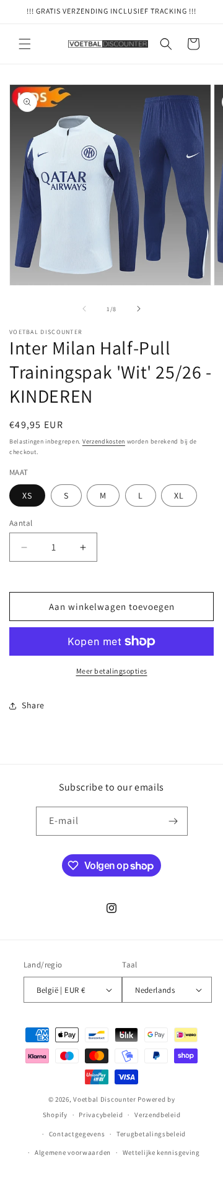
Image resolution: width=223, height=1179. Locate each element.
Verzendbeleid (157, 1114)
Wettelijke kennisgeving (161, 1152)
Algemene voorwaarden (73, 1152)
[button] (24, 44)
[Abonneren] (173, 821)
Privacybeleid (101, 1114)
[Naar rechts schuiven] (138, 308)
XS (27, 495)
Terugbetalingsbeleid (151, 1134)
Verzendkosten (103, 441)
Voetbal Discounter (104, 1099)
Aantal (20, 523)
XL (179, 495)
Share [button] (33, 705)
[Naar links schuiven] (84, 308)
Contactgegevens (77, 1134)
